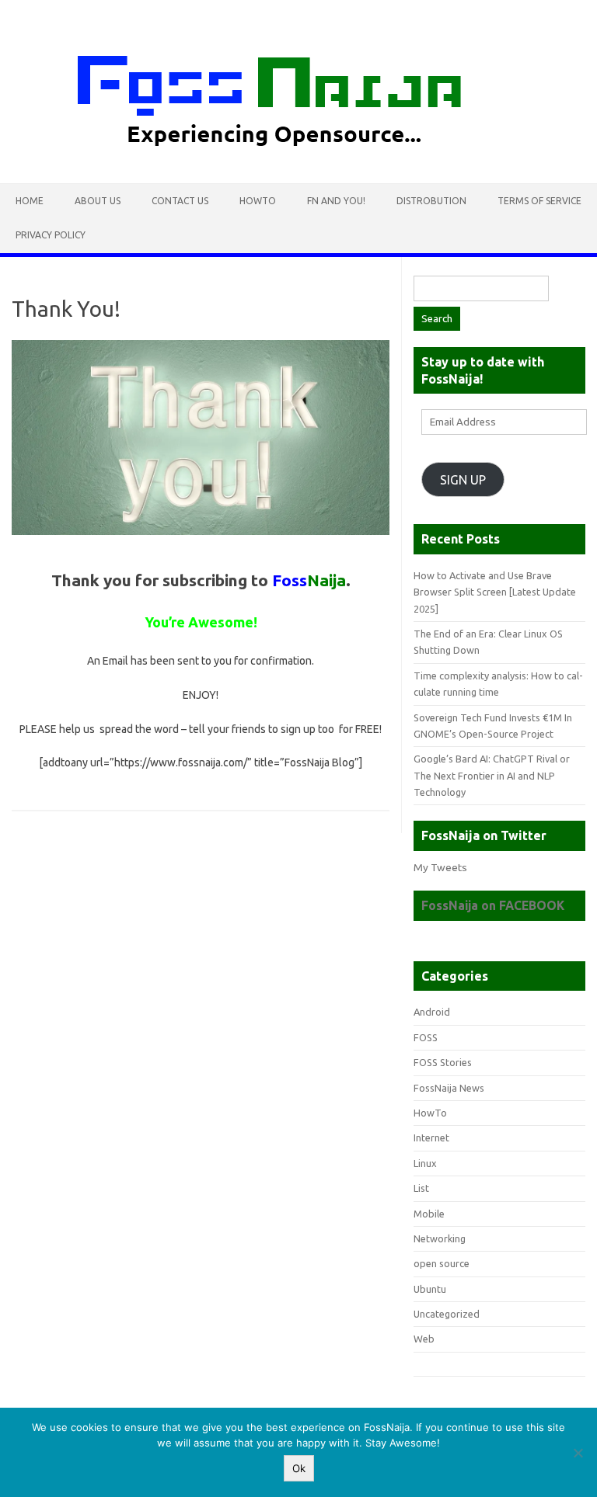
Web (424, 1338)
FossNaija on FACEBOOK (492, 905)
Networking (440, 1238)
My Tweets (440, 867)
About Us (97, 201)
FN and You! (336, 201)
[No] (577, 1453)
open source (442, 1263)
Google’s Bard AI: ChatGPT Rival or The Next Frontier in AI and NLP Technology (492, 775)
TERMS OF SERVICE (539, 201)
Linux (425, 1163)
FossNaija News (449, 1087)
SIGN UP (463, 480)
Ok (298, 1468)
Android (432, 1011)
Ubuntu (430, 1288)
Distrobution (431, 201)
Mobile (429, 1213)
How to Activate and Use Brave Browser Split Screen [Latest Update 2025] (495, 592)
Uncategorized (447, 1313)
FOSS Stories (443, 1062)
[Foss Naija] (298, 157)
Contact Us (180, 201)
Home (30, 201)
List (421, 1188)
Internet (431, 1137)
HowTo (257, 201)
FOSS (426, 1037)
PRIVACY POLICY (51, 235)
